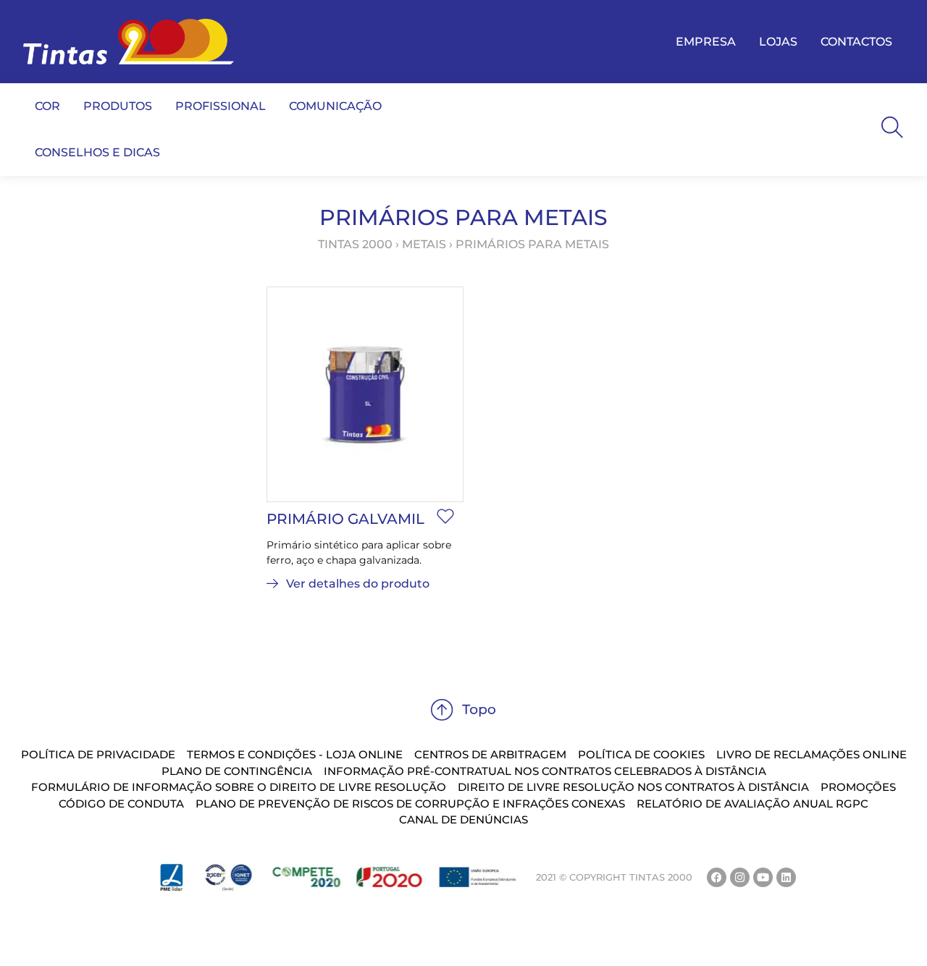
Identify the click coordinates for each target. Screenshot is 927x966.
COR (47, 106)
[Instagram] (740, 877)
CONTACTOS (856, 41)
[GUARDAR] (445, 516)
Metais (424, 244)
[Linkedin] (786, 877)
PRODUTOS (117, 106)
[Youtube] (763, 877)
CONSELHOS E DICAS (97, 152)
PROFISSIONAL (220, 106)
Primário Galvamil (345, 519)
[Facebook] (716, 877)
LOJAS (778, 41)
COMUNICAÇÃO (335, 106)
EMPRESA (706, 41)
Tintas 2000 (355, 244)
